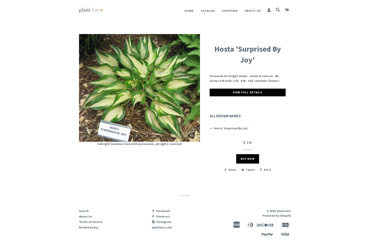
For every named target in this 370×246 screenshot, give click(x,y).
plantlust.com (162, 227)
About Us (253, 11)
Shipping (230, 11)
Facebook (163, 211)
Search (84, 211)
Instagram (163, 222)
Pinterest (163, 216)
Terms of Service (91, 222)
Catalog (208, 11)
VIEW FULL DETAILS (247, 92)
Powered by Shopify (277, 216)
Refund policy (88, 227)
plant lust (284, 211)
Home (189, 11)
